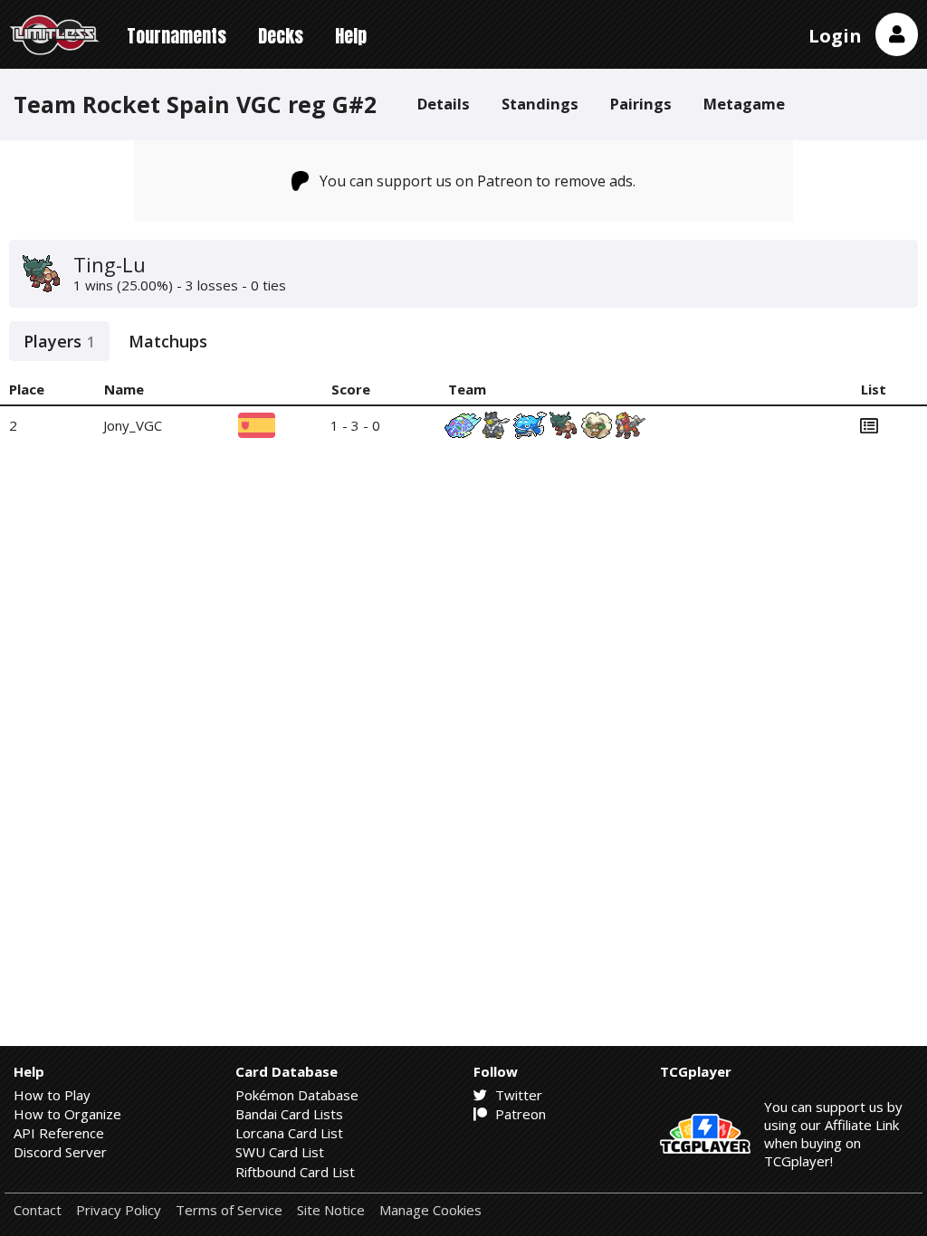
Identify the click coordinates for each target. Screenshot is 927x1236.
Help (351, 36)
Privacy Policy (118, 1210)
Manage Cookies (430, 1210)
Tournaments (176, 36)
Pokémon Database (296, 1095)
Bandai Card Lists (289, 1114)
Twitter (517, 1095)
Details (443, 103)
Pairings (641, 103)
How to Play (52, 1095)
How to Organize (67, 1114)
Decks (280, 36)
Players (59, 341)
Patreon (519, 1114)
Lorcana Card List (289, 1133)
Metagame (744, 103)
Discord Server (60, 1152)
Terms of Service (229, 1210)
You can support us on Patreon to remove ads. (478, 181)
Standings (540, 103)
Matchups (168, 341)
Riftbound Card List (295, 1172)
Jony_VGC (132, 425)
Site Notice (331, 1210)
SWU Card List (279, 1152)
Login (835, 36)
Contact (38, 1210)
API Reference (59, 1133)
